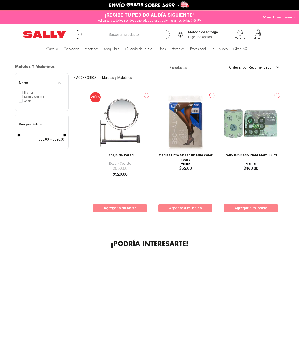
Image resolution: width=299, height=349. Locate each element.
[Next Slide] (278, 316)
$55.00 (44, 139)
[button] (203, 34)
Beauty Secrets (34, 96)
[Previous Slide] (20, 316)
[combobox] (122, 34)
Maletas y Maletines (117, 78)
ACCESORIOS (86, 78)
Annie (28, 101)
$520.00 (57, 139)
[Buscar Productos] (80, 34)
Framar (28, 92)
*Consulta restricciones (279, 17)
